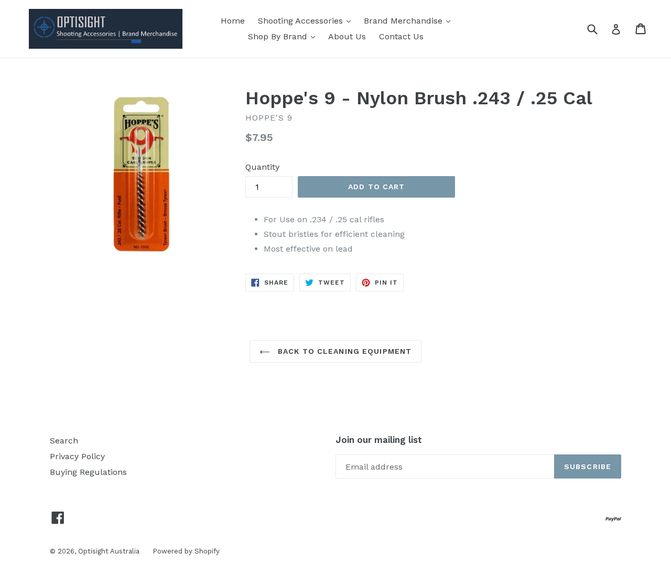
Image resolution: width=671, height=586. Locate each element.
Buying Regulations (88, 472)
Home (233, 21)
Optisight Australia (108, 551)
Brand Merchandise (404, 21)
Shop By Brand (279, 36)
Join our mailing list (379, 440)
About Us (347, 36)
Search (64, 441)
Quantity (262, 167)
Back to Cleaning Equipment (343, 351)
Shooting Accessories (301, 21)
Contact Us (401, 36)
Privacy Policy (77, 456)
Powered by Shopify (186, 551)
